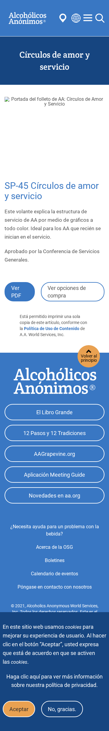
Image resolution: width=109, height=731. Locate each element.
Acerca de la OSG (54, 547)
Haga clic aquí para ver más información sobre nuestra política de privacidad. (54, 680)
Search (99, 18)
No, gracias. (62, 709)
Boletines (54, 560)
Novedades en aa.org (54, 495)
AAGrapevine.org (54, 454)
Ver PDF (16, 292)
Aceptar (18, 709)
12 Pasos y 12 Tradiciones (54, 433)
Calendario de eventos (54, 574)
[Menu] (87, 18)
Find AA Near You (63, 18)
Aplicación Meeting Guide (54, 475)
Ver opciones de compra (67, 292)
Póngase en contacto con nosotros (55, 587)
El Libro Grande (54, 412)
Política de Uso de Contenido (51, 328)
